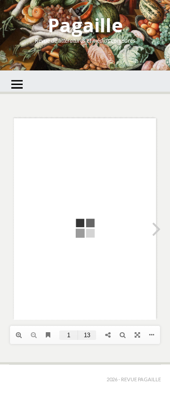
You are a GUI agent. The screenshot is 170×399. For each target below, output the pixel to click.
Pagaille (85, 25)
